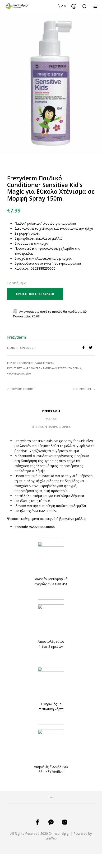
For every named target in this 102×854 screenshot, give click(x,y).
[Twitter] (92, 347)
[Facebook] (85, 347)
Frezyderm (16, 337)
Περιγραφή (51, 411)
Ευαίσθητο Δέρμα (69, 368)
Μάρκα (51, 419)
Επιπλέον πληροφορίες (51, 427)
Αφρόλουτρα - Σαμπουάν (40, 368)
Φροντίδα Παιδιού (19, 373)
